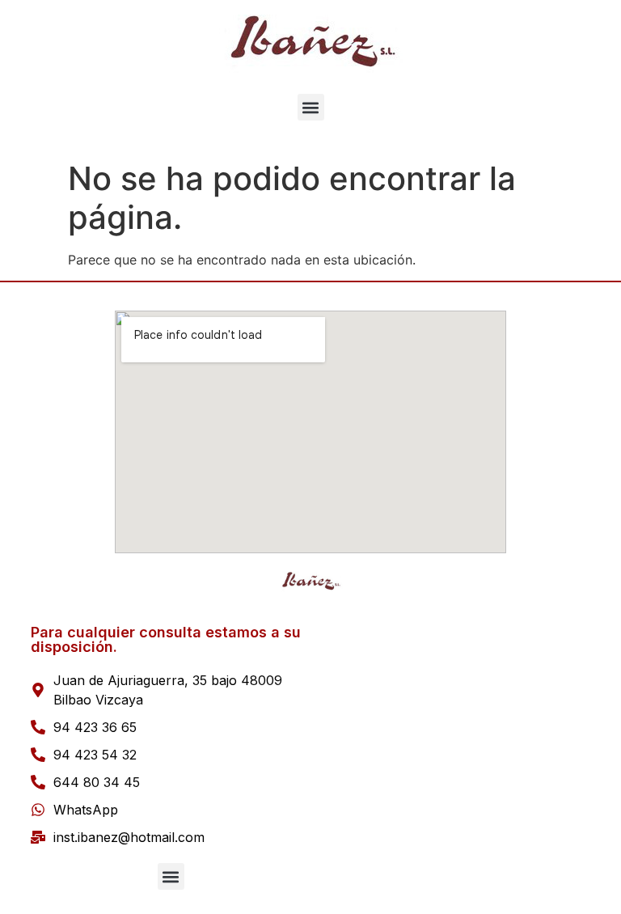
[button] (311, 107)
